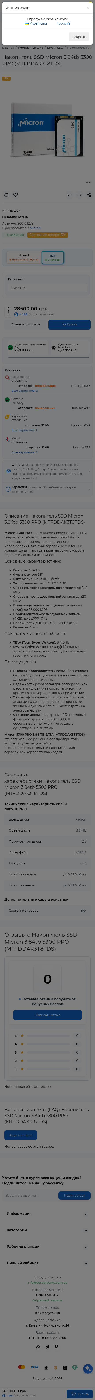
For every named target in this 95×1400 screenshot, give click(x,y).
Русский (62, 23)
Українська (38, 23)
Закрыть (79, 37)
